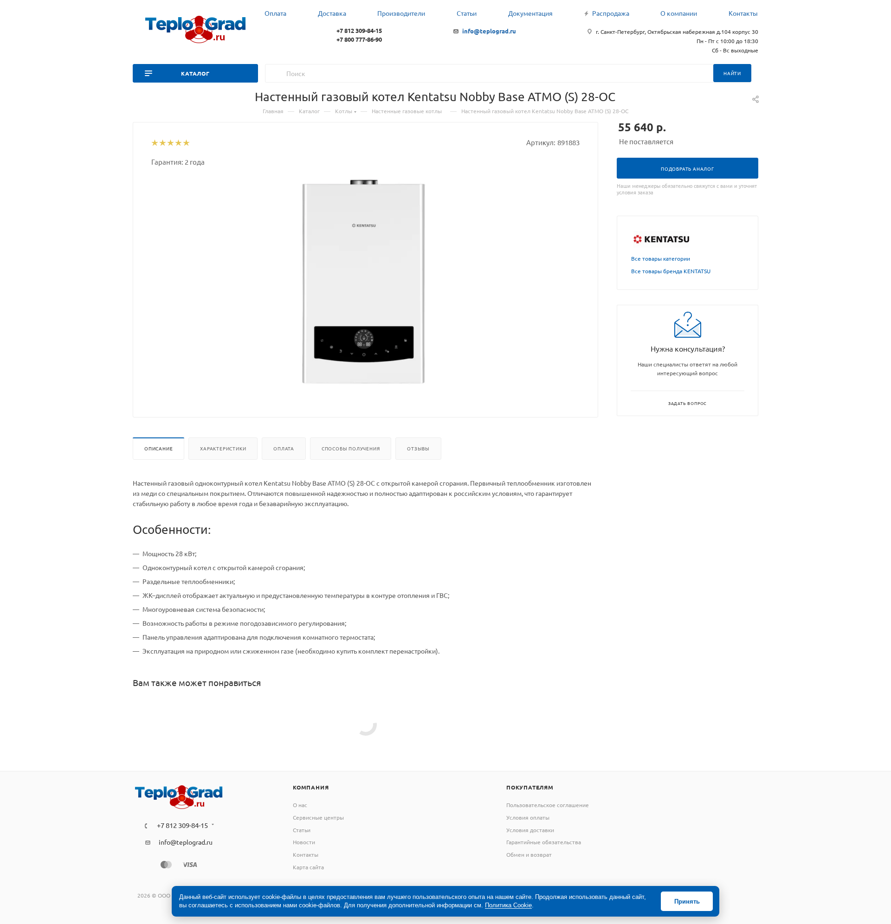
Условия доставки (530, 830)
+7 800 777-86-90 (359, 39)
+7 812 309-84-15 (359, 30)
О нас (300, 804)
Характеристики (223, 448)
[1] (154, 143)
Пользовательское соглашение (547, 804)
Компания (311, 787)
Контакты (305, 854)
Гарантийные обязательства (543, 842)
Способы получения (351, 448)
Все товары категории (660, 258)
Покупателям (530, 787)
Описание (158, 448)
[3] (170, 143)
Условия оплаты (527, 817)
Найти (732, 73)
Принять (687, 901)
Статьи (301, 830)
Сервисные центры (318, 817)
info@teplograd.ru (489, 31)
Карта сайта (308, 867)
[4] (178, 143)
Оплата (283, 448)
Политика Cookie (508, 905)
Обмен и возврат (529, 854)
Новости (304, 842)
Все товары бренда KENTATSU (670, 271)
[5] (186, 143)
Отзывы (418, 448)
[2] (162, 143)
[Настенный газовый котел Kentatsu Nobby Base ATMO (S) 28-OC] (365, 283)
